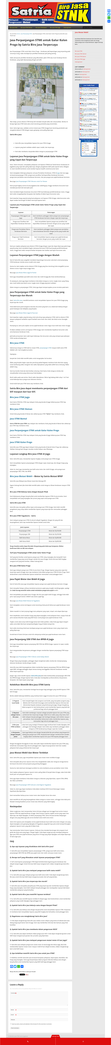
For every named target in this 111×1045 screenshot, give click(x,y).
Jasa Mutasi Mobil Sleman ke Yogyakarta (28, 601)
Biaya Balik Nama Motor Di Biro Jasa (88, 99)
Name (13, 1010)
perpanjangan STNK (46, 348)
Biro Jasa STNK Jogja (55, 27)
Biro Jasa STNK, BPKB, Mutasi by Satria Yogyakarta (88, 95)
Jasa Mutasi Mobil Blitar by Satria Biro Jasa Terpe (88, 136)
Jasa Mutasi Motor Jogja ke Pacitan (26, 272)
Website (13, 1019)
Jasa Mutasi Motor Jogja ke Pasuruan (27, 313)
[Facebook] (109, 11)
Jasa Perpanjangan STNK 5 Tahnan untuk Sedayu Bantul (32, 657)
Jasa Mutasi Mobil (81, 32)
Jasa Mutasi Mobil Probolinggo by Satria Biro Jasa (87, 116)
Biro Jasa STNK (13, 27)
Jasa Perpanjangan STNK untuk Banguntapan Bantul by (88, 110)
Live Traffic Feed (89, 85)
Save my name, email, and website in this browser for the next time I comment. (32, 1024)
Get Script (84, 139)
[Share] (109, 21)
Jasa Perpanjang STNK (26, 33)
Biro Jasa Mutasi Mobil (21, 476)
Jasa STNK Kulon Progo (21, 442)
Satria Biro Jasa (18, 300)
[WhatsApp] (109, 17)
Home (18, 33)
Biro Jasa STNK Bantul (41, 27)
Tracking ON (93, 139)
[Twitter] (109, 14)
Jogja (58, 173)
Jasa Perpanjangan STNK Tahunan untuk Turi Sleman (31, 181)
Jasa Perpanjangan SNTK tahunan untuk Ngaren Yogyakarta (33, 785)
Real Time (88, 139)
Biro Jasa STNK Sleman (26, 27)
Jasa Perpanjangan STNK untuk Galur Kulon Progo (34, 430)
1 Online (86, 154)
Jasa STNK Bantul (18, 418)
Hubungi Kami (67, 27)
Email (13, 1015)
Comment (13, 993)
